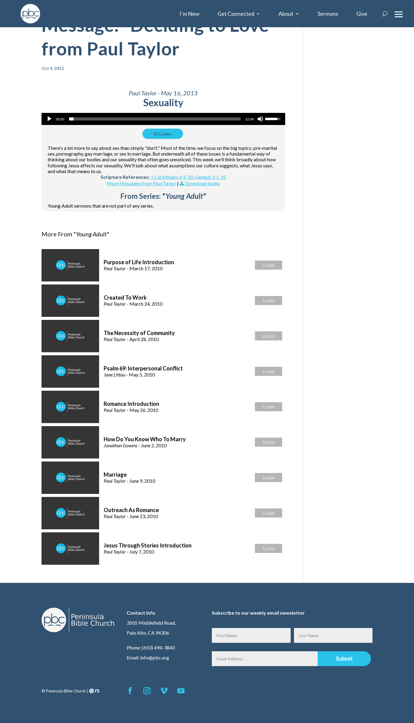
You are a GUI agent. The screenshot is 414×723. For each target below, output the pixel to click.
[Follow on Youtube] (181, 691)
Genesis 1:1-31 (210, 177)
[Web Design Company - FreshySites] (94, 690)
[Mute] (260, 119)
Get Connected (236, 13)
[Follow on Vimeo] (164, 691)
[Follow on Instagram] (147, 691)
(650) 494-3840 (158, 647)
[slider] (155, 118)
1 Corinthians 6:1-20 (172, 177)
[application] (163, 119)
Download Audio (202, 183)
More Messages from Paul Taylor (141, 183)
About (286, 13)
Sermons (328, 13)
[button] (399, 14)
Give (361, 13)
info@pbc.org (154, 657)
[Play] (49, 119)
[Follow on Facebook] (130, 691)
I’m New (189, 13)
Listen (165, 133)
